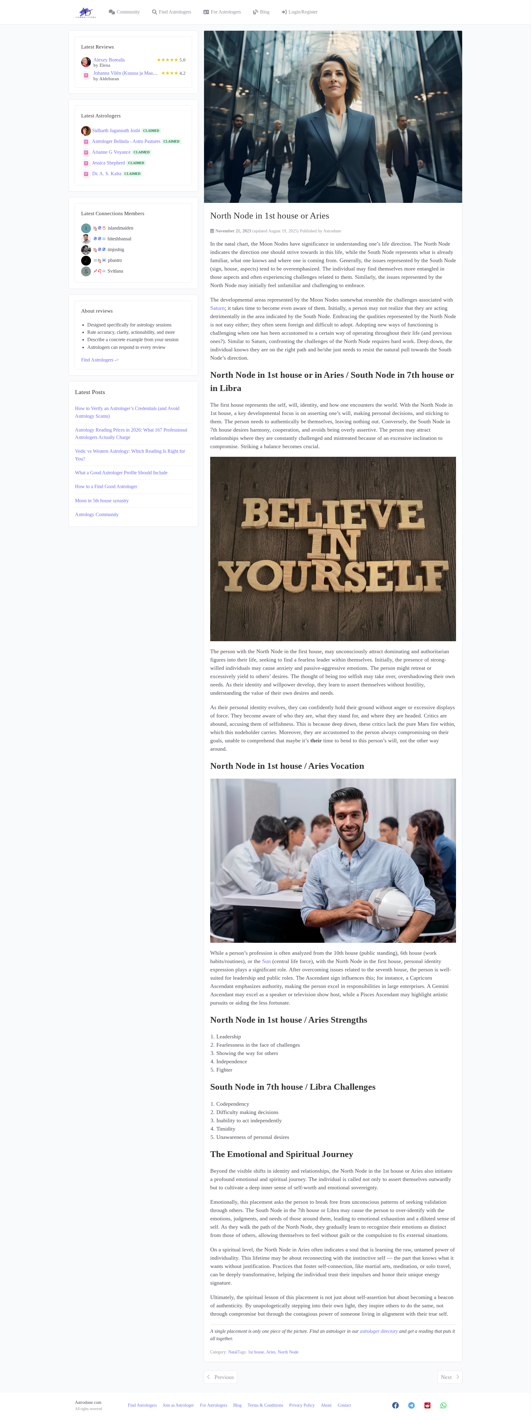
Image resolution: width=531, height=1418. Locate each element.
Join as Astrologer (178, 1405)
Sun (266, 961)
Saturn (217, 308)
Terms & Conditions (265, 1405)
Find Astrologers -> (100, 360)
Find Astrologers (175, 12)
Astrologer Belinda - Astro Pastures (127, 141)
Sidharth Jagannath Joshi (116, 130)
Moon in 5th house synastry (102, 501)
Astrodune (332, 230)
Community (128, 12)
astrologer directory (379, 1331)
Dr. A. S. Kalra (107, 173)
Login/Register (303, 12)
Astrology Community (97, 514)
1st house (256, 1351)
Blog (264, 12)
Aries (270, 1351)
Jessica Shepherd (109, 162)
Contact (344, 1405)
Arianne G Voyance (112, 152)
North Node (288, 1351)
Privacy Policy (302, 1405)
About (326, 1405)
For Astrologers (226, 12)
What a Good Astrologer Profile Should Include (121, 473)
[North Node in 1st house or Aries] (333, 117)
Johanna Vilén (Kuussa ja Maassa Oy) (130, 73)
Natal (233, 1351)
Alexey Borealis (109, 60)
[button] (395, 1405)
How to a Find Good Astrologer (106, 486)
